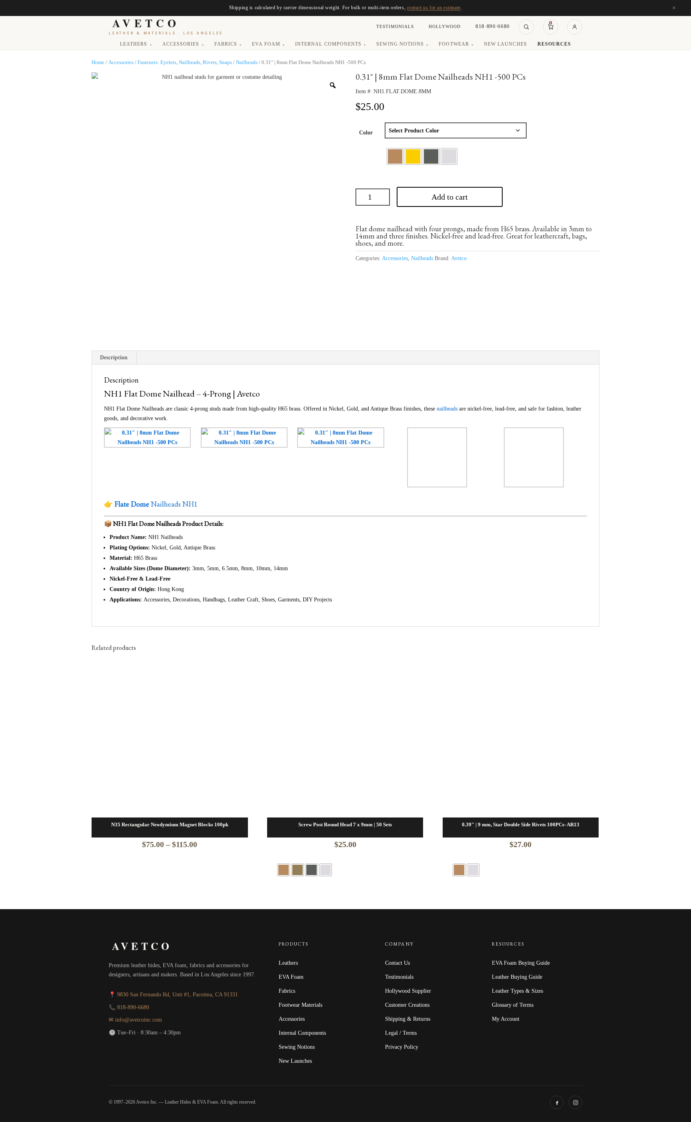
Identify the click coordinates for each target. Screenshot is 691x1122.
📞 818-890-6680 (129, 1007)
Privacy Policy (401, 1047)
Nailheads (247, 62)
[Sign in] (574, 26)
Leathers (136, 44)
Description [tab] (114, 358)
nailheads (446, 409)
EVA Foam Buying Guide (521, 963)
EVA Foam (268, 44)
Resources (554, 44)
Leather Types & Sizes (517, 991)
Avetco (459, 258)
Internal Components (330, 44)
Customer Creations (407, 1005)
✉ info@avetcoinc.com (135, 1020)
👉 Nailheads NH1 (151, 504)
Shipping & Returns (407, 1019)
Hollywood (445, 26)
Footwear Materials (300, 1005)
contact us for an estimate (434, 7)
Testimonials (395, 26)
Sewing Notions (402, 44)
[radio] (395, 156)
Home (98, 62)
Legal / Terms (401, 1033)
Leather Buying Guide (517, 977)
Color (366, 133)
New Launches (505, 44)
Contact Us (397, 963)
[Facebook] (556, 1102)
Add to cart (449, 196)
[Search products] (526, 26)
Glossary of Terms (512, 1005)
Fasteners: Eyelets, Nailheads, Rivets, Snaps (185, 62)
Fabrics (228, 44)
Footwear (456, 44)
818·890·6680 (492, 26)
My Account (505, 1019)
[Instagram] (575, 1102)
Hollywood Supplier (408, 991)
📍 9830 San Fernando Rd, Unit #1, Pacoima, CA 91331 (173, 995)
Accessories (183, 44)
